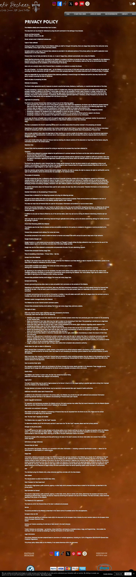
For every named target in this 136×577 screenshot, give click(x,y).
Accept (128, 574)
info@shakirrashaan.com (44, 39)
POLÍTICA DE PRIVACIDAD (29, 554)
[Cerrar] (134, 574)
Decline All (119, 574)
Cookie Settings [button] (108, 574)
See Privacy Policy (46, 575)
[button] (132, 3)
